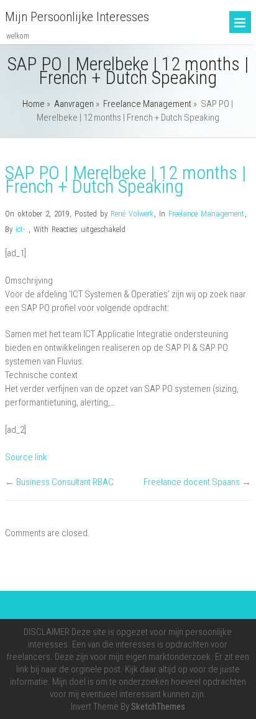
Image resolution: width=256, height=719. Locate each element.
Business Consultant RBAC (65, 482)
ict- (20, 229)
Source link (26, 457)
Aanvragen (74, 103)
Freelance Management (147, 103)
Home (33, 103)
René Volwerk (132, 213)
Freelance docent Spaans (192, 482)
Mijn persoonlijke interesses (77, 16)
